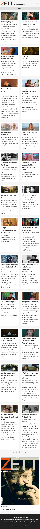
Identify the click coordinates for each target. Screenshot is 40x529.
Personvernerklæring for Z (20, 526)
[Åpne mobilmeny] (37, 2)
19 (28, 452)
